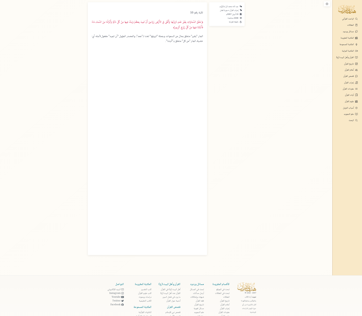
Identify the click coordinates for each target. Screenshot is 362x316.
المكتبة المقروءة (347, 38)
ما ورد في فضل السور (171, 297)
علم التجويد (349, 114)
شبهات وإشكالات (197, 297)
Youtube (116, 297)
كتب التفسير (146, 289)
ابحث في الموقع (223, 289)
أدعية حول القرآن (173, 301)
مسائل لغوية (199, 308)
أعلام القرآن (349, 70)
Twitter (116, 301)
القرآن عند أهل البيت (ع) (170, 293)
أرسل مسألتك (198, 293)
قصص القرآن (348, 76)
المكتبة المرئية (348, 51)
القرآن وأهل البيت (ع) (345, 57)
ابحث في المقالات (222, 293)
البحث (351, 120)
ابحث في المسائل (197, 289)
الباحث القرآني (348, 19)
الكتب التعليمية (145, 301)
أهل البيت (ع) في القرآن (170, 289)
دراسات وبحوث (145, 297)
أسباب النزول (348, 108)
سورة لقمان (224, 10)
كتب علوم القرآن (144, 293)
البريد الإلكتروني (114, 289)
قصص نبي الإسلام (172, 312)
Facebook (115, 305)
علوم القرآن (349, 101)
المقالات (350, 25)
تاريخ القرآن (349, 64)
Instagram (115, 293)
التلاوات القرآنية (145, 312)
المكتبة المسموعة (347, 44)
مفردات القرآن (348, 89)
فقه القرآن (200, 301)
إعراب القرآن (349, 83)
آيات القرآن (349, 95)
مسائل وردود (348, 32)
